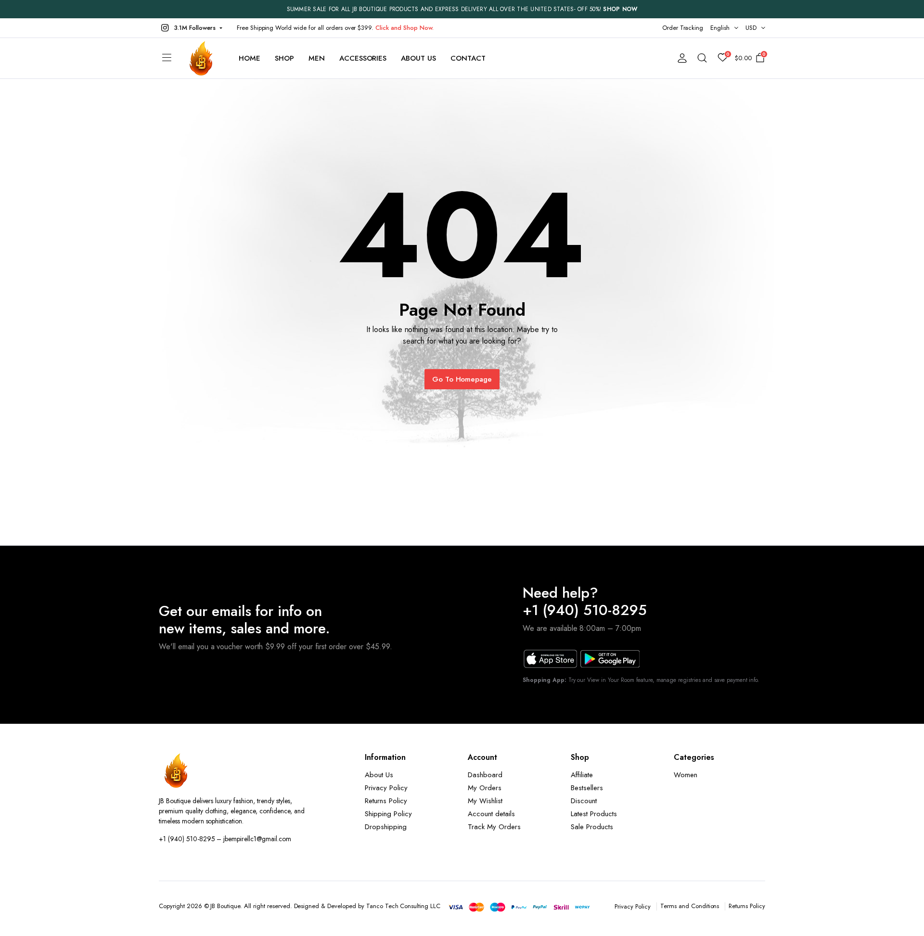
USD (751, 27)
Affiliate (582, 774)
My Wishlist (485, 800)
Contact (468, 58)
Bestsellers (587, 787)
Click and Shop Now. (404, 27)
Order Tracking (683, 27)
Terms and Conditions (689, 905)
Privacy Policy (386, 787)
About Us (418, 58)
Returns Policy (386, 800)
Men (316, 58)
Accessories (363, 58)
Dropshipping (386, 826)
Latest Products (594, 813)
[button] (190, 28)
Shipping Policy (388, 813)
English (720, 27)
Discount (584, 800)
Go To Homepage (462, 379)
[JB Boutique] (201, 58)
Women (685, 774)
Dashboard (485, 774)
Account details (491, 813)
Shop (284, 58)
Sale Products (592, 826)
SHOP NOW (620, 9)
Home (249, 58)
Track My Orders (494, 826)
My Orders (484, 787)
